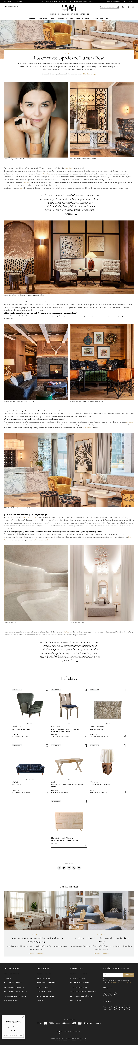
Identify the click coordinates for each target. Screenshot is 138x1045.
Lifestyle (86, 18)
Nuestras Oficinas (11, 1001)
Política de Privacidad (78, 974)
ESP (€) (9, 1)
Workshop (68, 168)
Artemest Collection (100, 18)
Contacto (130, 1)
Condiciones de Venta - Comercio (83, 992)
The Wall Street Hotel (28, 517)
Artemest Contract (44, 978)
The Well (66, 632)
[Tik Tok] (115, 1007)
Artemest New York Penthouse (15, 992)
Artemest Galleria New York (14, 987)
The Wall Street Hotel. (40, 540)
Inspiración (54, 14)
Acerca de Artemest (113, 1)
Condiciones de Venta (78, 987)
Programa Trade (10, 6)
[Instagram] (105, 1007)
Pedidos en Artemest (45, 992)
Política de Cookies (77, 978)
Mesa (72, 18)
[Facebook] (59, 868)
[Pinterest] (69, 868)
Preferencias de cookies (79, 983)
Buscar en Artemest (107, 7)
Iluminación (43, 18)
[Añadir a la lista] (47, 690)
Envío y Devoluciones (45, 996)
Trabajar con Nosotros (13, 983)
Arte (78, 18)
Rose (21, 188)
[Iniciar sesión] (123, 7)
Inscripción (128, 975)
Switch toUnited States (13, 1036)
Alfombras (62, 18)
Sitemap (40, 1001)
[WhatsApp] (110, 994)
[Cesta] (133, 7)
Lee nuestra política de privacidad (120, 982)
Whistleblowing (76, 1001)
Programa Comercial (45, 974)
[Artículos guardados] (128, 7)
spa (19, 1)
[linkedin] (64, 868)
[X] (74, 868)
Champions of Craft (69, 14)
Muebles (32, 18)
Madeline (68, 413)
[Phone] (105, 994)
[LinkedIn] (120, 1007)
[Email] (79, 868)
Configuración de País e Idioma (82, 996)
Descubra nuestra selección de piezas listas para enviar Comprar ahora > (67, 1)
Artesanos (84, 14)
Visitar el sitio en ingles (89, 74)
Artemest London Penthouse (15, 996)
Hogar (53, 18)
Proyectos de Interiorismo (47, 983)
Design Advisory (43, 987)
